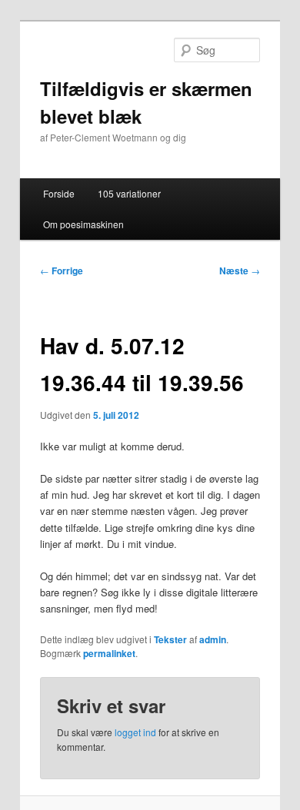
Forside (59, 193)
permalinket (109, 653)
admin (212, 639)
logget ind (135, 732)
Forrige (61, 270)
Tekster (170, 639)
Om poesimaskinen (83, 224)
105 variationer (129, 193)
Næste (239, 270)
